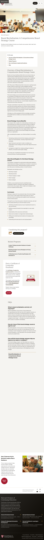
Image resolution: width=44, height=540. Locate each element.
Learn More (9, 292)
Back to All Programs (5, 34)
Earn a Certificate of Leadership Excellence (18, 63)
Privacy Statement (26, 534)
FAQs (10, 65)
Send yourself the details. (18, 233)
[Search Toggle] (42, 3)
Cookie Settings (40, 536)
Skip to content (4, 1)
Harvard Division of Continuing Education (8, 499)
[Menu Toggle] (39, 3)
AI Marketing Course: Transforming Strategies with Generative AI (20, 254)
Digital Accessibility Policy (26, 536)
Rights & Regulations (39, 534)
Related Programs (12, 61)
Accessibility (32, 534)
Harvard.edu (34, 536)
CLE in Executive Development (12, 281)
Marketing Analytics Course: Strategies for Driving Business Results (20, 250)
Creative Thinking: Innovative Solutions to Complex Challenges (20, 246)
